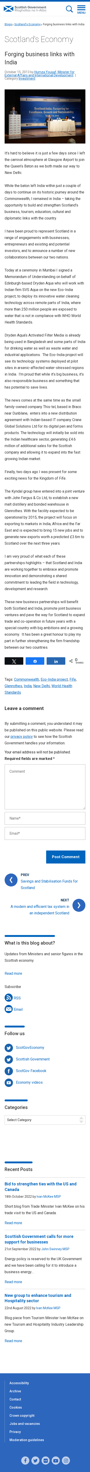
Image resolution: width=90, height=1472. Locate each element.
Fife (72, 679)
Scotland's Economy (27, 24)
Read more (13, 973)
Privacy (15, 1432)
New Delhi (41, 686)
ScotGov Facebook (31, 1071)
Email (18, 1009)
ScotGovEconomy (30, 1047)
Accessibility (19, 1383)
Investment (27, 78)
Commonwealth (26, 679)
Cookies (15, 1407)
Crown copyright (21, 1415)
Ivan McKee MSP (49, 1196)
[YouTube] (56, 1460)
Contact (15, 1399)
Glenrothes (13, 686)
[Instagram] (66, 1460)
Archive (15, 1391)
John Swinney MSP (55, 1249)
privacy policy (22, 736)
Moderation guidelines (26, 1440)
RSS (17, 998)
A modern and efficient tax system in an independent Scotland (40, 909)
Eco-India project (54, 679)
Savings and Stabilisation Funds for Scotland (49, 884)
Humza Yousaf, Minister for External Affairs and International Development (40, 73)
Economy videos (29, 1082)
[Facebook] (25, 1460)
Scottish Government (33, 1059)
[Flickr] (46, 1460)
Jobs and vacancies (24, 1424)
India (28, 686)
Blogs (8, 24)
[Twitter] (35, 1460)
